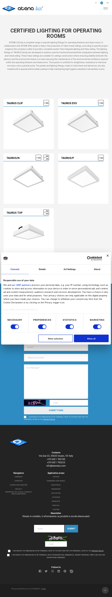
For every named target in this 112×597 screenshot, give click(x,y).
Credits (43, 589)
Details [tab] (42, 269)
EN (102, 3)
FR (107, 3)
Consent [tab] (14, 269)
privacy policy (49, 419)
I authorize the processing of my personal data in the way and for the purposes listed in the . (56, 418)
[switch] (39, 326)
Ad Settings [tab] (70, 269)
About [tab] (97, 269)
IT (96, 3)
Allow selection (55, 339)
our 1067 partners (21, 285)
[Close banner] (108, 258)
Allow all (91, 339)
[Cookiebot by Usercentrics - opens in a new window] (89, 258)
